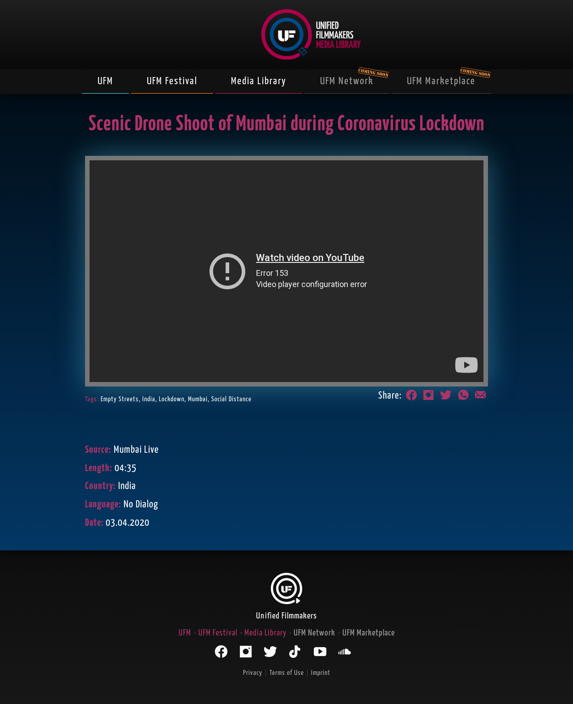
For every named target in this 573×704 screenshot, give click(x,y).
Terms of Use (286, 673)
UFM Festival (172, 81)
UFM (105, 81)
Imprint (320, 673)
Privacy (252, 673)
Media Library (258, 81)
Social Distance (231, 399)
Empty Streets (120, 399)
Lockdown (171, 399)
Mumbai (198, 399)
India (148, 399)
